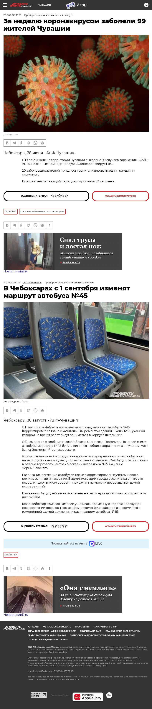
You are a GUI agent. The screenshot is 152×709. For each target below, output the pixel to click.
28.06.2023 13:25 (12, 15)
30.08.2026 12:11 (12, 282)
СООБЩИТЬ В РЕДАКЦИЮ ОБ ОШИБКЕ (48, 639)
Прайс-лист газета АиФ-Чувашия (47, 635)
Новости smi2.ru (16, 271)
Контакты (33, 627)
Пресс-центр (82, 627)
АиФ (25, 401)
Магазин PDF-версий (105, 627)
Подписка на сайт (90, 631)
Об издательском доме (57, 627)
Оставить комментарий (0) (120, 196)
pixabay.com (11, 134)
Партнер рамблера (59, 695)
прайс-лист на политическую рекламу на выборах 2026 (102, 635)
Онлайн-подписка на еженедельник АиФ (52, 631)
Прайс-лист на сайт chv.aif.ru (122, 631)
